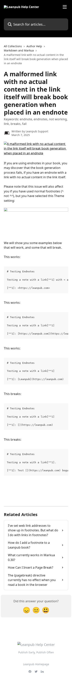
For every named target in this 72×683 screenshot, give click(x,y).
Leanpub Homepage (36, 664)
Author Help (34, 46)
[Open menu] (64, 7)
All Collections (13, 46)
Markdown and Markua (19, 50)
